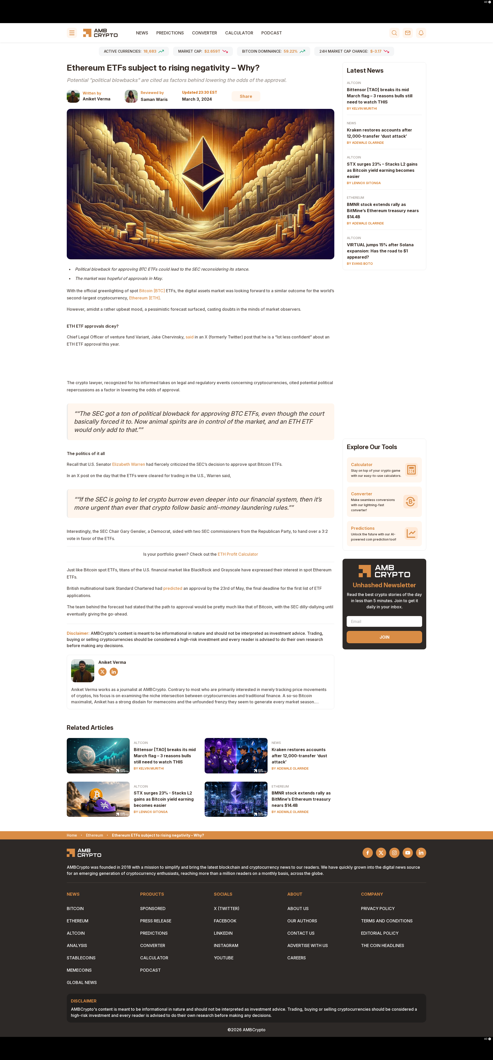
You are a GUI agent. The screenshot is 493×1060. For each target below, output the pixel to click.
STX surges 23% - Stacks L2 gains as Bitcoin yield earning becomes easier (164, 799)
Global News (82, 982)
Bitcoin (75, 908)
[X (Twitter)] (102, 672)
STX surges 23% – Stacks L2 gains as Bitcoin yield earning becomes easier (382, 170)
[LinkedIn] (114, 672)
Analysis (77, 945)
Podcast (271, 32)
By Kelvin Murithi (149, 768)
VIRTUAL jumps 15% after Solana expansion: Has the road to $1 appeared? (380, 251)
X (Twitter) (226, 908)
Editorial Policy (380, 933)
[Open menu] (72, 33)
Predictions (170, 32)
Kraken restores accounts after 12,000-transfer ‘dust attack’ (299, 755)
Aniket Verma (96, 98)
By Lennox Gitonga (151, 812)
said (190, 336)
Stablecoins (81, 957)
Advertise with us (307, 945)
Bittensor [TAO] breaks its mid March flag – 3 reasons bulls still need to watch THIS (165, 755)
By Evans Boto (360, 264)
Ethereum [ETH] (144, 297)
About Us (298, 908)
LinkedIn (223, 933)
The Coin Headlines (382, 945)
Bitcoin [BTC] (152, 290)
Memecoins (79, 970)
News (142, 32)
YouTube (223, 957)
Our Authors (302, 920)
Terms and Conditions (387, 920)
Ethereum (280, 786)
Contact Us (301, 933)
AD (485, 2)
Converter (204, 32)
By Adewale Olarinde (290, 768)
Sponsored (153, 908)
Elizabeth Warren (128, 464)
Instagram (226, 945)
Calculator (239, 32)
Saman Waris (154, 99)
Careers (296, 957)
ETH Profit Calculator (238, 554)
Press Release (155, 920)
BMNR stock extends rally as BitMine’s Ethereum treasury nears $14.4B (301, 799)
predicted (172, 588)
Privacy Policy (378, 908)
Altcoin (141, 743)
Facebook (225, 920)
